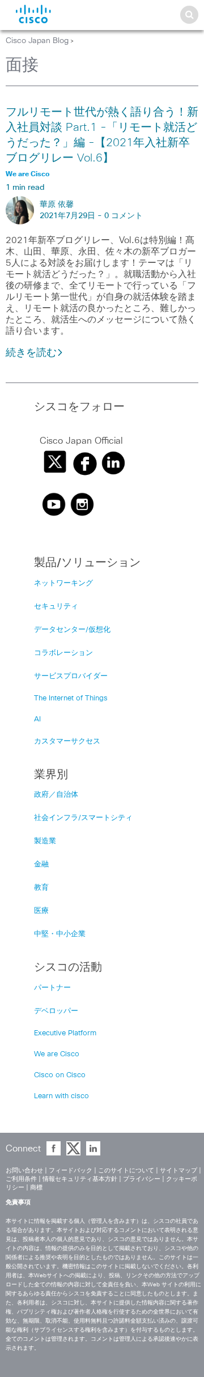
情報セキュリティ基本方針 (79, 1179)
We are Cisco (56, 1054)
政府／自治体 (56, 794)
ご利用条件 (21, 1179)
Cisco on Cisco (60, 1075)
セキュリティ (56, 606)
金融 (41, 864)
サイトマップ (178, 1170)
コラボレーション (63, 653)
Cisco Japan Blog (37, 41)
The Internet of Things (71, 698)
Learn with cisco (61, 1096)
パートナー (52, 988)
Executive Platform (65, 1033)
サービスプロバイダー (71, 676)
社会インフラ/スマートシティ (83, 818)
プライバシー (141, 1179)
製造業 (45, 841)
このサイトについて (126, 1170)
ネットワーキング (63, 583)
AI (37, 719)
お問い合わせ (24, 1170)
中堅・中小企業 (60, 934)
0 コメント (123, 216)
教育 (41, 887)
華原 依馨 (57, 205)
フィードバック (70, 1170)
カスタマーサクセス (67, 741)
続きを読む (31, 353)
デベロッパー (56, 1011)
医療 (41, 911)
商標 (36, 1187)
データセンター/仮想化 (72, 630)
